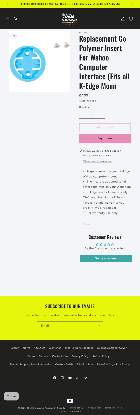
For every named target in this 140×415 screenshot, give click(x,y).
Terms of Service (38, 356)
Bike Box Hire (85, 364)
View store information (97, 161)
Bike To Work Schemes (79, 347)
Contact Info (60, 356)
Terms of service (113, 408)
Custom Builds (64, 364)
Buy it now (105, 138)
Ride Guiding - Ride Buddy (113, 364)
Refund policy (76, 408)
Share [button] (86, 224)
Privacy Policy (80, 356)
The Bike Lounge (35, 408)
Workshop (55, 347)
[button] (8, 19)
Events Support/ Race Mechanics (31, 364)
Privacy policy (94, 408)
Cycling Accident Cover (112, 347)
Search (15, 347)
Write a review (105, 258)
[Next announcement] (133, 4)
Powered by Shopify (55, 408)
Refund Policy (101, 356)
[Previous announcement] (7, 4)
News (26, 347)
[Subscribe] (99, 325)
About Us (39, 347)
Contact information (71, 411)
